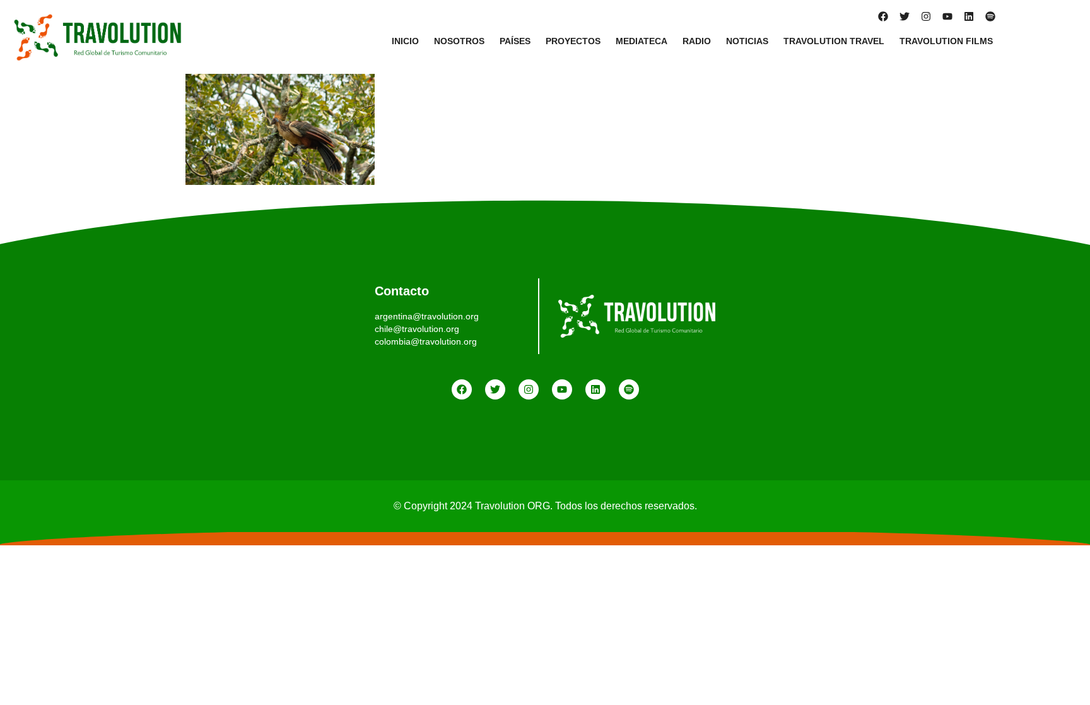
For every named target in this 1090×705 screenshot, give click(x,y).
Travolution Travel (833, 41)
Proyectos (573, 41)
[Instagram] (926, 16)
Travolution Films (946, 41)
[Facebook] (883, 16)
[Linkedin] (969, 16)
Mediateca (641, 41)
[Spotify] (990, 16)
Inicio (405, 41)
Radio (697, 41)
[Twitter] (904, 16)
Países (515, 41)
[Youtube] (947, 16)
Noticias (747, 41)
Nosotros (459, 41)
